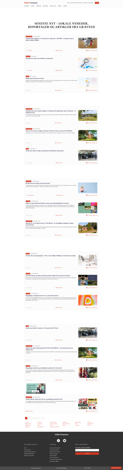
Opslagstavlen (28, 423)
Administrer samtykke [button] (29, 455)
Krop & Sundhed (53, 423)
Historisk (27, 427)
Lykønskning (78, 422)
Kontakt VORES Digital (29, 453)
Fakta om (89, 422)
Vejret (65, 6)
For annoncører (27, 449)
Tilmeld (96, 2)
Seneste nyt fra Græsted (55, 448)
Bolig (32, 6)
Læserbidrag (40, 427)
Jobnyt (88, 425)
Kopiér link (59, 50)
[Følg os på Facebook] (58, 440)
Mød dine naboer (66, 423)
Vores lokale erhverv (54, 449)
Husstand (40, 423)
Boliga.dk (30, 50)
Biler (39, 425)
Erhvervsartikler (53, 455)
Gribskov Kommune (54, 457)
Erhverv (38, 6)
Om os (25, 448)
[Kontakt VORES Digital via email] (64, 440)
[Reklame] (35, 388)
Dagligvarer (27, 425)
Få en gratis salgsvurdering (56, 459)
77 (43, 418)
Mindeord (64, 422)
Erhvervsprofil (53, 422)
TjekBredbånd (31, 195)
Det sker (45, 6)
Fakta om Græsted (54, 453)
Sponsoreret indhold (54, 461)
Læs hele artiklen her (92, 50)
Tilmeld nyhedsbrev (116, 467)
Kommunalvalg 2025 (54, 427)
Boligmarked (90, 423)
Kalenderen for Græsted (55, 451)
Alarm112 (26, 6)
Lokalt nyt (53, 6)
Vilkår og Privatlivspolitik (29, 451)
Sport (59, 6)
